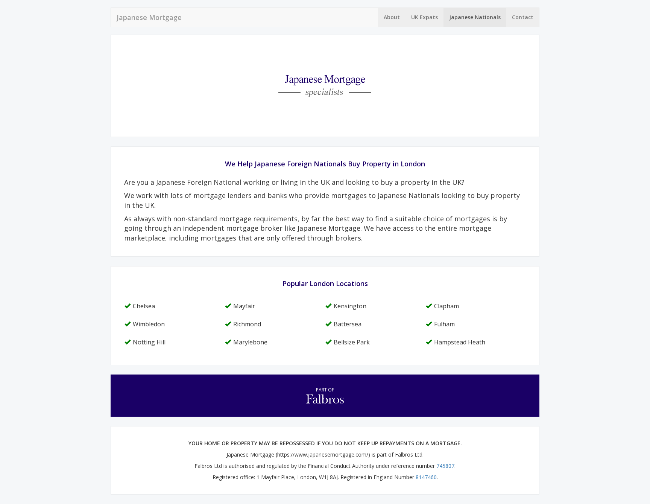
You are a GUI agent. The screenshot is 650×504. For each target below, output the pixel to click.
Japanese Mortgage (149, 17)
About (392, 17)
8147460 (426, 477)
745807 (445, 465)
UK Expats (424, 17)
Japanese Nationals (475, 17)
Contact (522, 17)
